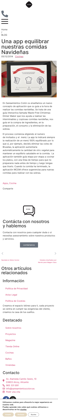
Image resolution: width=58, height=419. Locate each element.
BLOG (4, 35)
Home (4, 29)
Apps (5, 183)
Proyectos (10, 334)
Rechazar (21, 414)
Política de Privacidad (16, 288)
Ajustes (33, 414)
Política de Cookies (15, 301)
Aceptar (8, 414)
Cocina (12, 183)
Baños (8, 358)
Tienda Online (12, 346)
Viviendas (10, 365)
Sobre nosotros (13, 327)
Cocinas (19, 56)
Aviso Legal (11, 294)
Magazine (10, 340)
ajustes (23, 409)
